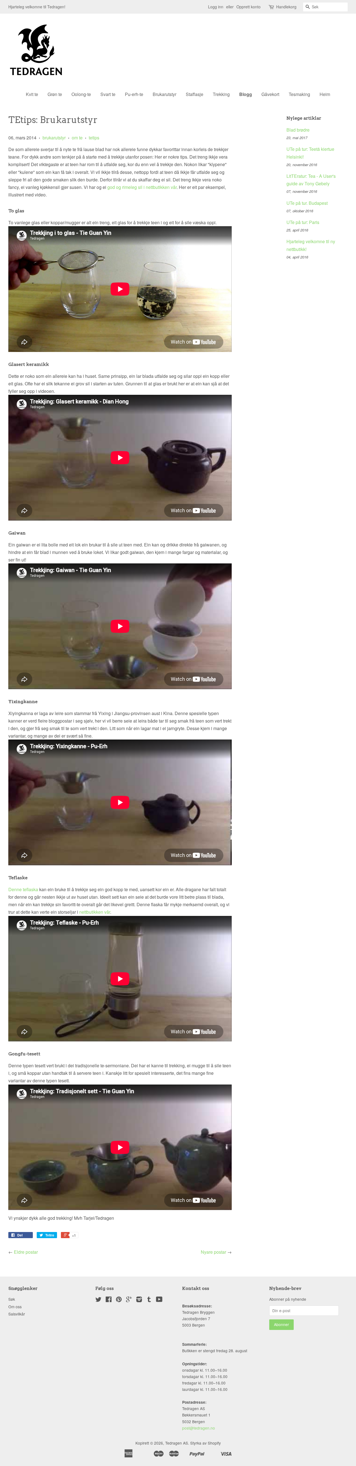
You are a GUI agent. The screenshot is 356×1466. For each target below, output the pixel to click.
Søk (11, 1299)
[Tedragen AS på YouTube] (159, 1300)
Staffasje (194, 94)
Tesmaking (299, 94)
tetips (94, 137)
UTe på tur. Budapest (307, 203)
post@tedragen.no (198, 1428)
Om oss (15, 1306)
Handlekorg (286, 6)
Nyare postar (213, 1252)
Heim (325, 94)
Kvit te (32, 94)
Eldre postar (26, 1252)
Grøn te (55, 94)
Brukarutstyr (164, 94)
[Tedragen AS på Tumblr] (149, 1300)
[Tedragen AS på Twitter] (98, 1300)
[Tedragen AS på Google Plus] (129, 1300)
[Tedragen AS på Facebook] (108, 1300)
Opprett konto (248, 6)
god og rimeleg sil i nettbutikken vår (142, 187)
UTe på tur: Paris (302, 222)
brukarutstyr (54, 137)
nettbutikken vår (94, 912)
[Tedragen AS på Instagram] (139, 1300)
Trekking (221, 94)
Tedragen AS (176, 1443)
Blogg (245, 94)
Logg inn (215, 6)
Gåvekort (270, 94)
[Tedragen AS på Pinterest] (119, 1300)
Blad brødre (298, 130)
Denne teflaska (23, 889)
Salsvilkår (16, 1314)
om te (77, 137)
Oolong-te (81, 94)
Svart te (107, 94)
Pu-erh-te (134, 94)
